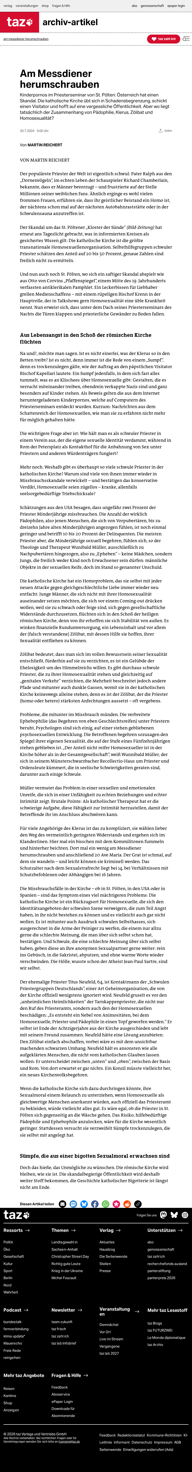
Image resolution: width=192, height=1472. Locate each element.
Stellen (105, 1263)
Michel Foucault (64, 1278)
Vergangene (110, 1346)
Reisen (9, 1388)
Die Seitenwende (113, 1256)
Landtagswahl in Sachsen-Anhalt (65, 1245)
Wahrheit (11, 1292)
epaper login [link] (176, 6)
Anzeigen (11, 1410)
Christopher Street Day (70, 1256)
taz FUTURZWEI (160, 1330)
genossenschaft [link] (152, 6)
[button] (186, 39)
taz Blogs (155, 1323)
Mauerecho (13, 1343)
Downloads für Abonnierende (63, 1412)
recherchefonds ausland (167, 1263)
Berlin (8, 1278)
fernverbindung (16, 1329)
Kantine (10, 1395)
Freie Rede (12, 1350)
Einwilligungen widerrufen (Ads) (148, 1449)
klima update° (14, 1336)
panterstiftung (159, 1271)
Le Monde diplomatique (166, 1337)
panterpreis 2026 (161, 1278)
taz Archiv (155, 1344)
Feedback (60, 1387)
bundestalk (13, 1322)
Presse (105, 1271)
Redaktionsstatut (132, 1435)
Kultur (8, 1263)
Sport (8, 1271)
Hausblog (107, 1249)
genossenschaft (161, 1249)
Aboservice (61, 1394)
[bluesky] (174, 1217)
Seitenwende (111, 1449)
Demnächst (109, 1324)
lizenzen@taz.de (69, 1441)
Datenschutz (142, 1442)
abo (151, 1242)
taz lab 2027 (109, 1353)
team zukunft (62, 1322)
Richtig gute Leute (66, 1263)
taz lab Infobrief (64, 1343)
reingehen (12, 1357)
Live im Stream (111, 1339)
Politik (8, 1242)
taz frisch (59, 1329)
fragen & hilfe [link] (61, 6)
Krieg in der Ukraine (67, 1271)
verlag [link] (8, 6)
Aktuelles (107, 1242)
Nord (7, 1285)
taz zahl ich (156, 1256)
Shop (8, 1403)
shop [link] (45, 6)
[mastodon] (163, 1217)
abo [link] (134, 6)
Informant (122, 1442)
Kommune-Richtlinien (164, 1435)
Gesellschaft (14, 1256)
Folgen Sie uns (147, 1215)
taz (17, 1215)
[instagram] (184, 1217)
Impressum (163, 1442)
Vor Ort (105, 1332)
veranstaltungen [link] (27, 6)
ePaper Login (62, 1401)
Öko (7, 1249)
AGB (177, 1442)
